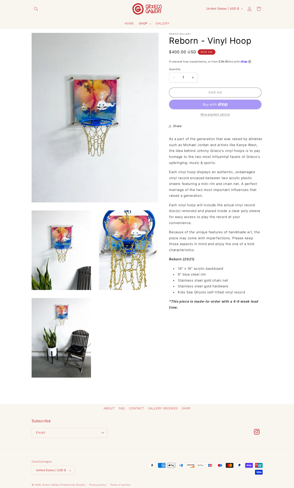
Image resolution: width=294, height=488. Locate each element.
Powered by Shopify (73, 485)
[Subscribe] (102, 433)
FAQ (122, 408)
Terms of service (120, 484)
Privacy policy (97, 484)
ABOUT (109, 408)
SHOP (143, 23)
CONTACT (136, 408)
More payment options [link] (215, 114)
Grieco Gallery (51, 485)
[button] (36, 8)
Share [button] (177, 126)
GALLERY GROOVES (163, 408)
